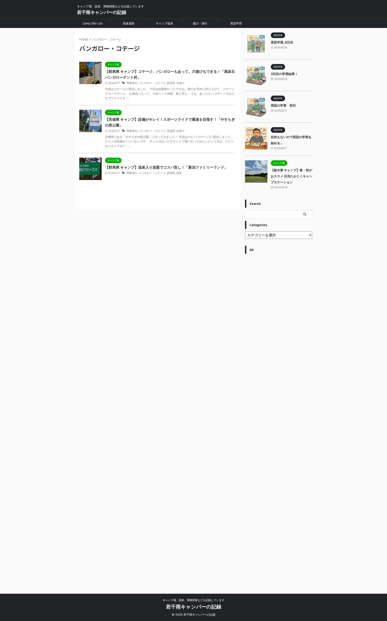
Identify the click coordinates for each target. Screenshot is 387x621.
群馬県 (171, 83)
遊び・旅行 (200, 23)
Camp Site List (93, 23)
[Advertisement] (278, 421)
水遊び (180, 83)
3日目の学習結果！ (284, 74)
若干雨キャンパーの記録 (101, 12)
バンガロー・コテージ (152, 83)
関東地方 (132, 83)
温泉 (179, 173)
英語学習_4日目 (282, 42)
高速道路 (128, 23)
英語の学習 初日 (283, 105)
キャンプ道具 (164, 23)
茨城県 (171, 131)
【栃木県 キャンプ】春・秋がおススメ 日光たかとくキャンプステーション (291, 176)
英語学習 (236, 23)
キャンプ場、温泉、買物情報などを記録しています (193, 600)
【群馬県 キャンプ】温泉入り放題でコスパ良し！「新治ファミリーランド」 (166, 167)
